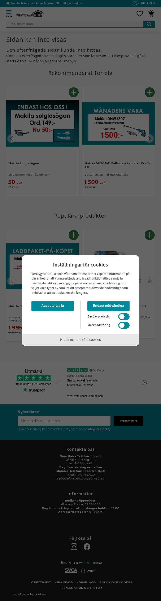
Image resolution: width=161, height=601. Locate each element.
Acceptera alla (52, 305)
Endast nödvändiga (108, 305)
